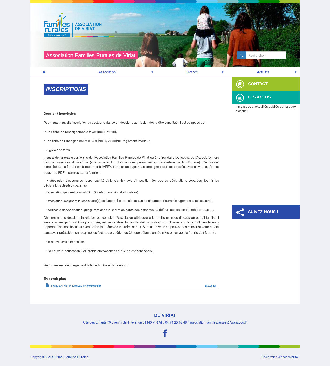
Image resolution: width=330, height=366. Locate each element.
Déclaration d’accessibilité (279, 357)
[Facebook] (165, 332)
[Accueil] (80, 25)
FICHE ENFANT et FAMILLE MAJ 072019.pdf (76, 285)
